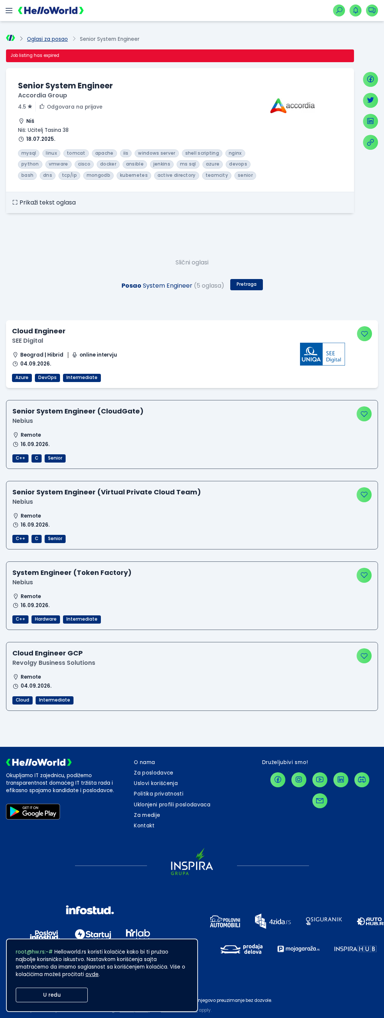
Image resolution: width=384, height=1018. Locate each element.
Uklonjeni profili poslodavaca (172, 804)
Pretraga (246, 284)
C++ (20, 458)
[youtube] (319, 779)
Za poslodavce (153, 772)
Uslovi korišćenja (156, 783)
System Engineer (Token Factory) (72, 572)
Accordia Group (42, 95)
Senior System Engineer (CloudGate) (78, 411)
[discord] (361, 779)
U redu (52, 995)
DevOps (47, 378)
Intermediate (82, 378)
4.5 (22, 106)
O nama (144, 762)
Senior (55, 458)
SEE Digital (27, 340)
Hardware (46, 619)
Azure (21, 378)
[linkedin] (370, 121)
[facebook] (370, 79)
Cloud (22, 700)
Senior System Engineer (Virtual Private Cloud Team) (106, 492)
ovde (92, 974)
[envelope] (319, 800)
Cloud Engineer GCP (47, 653)
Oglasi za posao (47, 39)
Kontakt (144, 825)
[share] (370, 142)
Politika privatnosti (158, 793)
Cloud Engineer (39, 331)
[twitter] (370, 100)
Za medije (147, 815)
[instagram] (298, 779)
